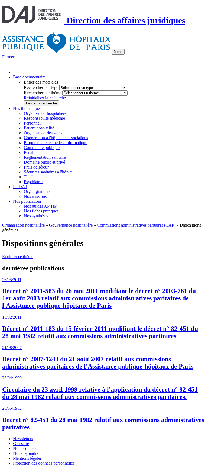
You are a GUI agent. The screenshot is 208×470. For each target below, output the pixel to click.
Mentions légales (27, 458)
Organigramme (37, 191)
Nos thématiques (27, 108)
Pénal (28, 152)
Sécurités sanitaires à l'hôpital (49, 172)
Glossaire (21, 443)
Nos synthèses (36, 216)
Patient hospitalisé (39, 128)
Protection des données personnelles (43, 463)
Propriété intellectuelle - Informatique (55, 142)
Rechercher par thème (42, 92)
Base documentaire (29, 77)
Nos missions (35, 196)
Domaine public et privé (44, 162)
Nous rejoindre (25, 453)
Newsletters (23, 438)
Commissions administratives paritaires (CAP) (136, 225)
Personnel (32, 123)
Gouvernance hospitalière (71, 225)
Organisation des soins (43, 133)
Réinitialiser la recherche (45, 98)
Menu (118, 52)
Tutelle (29, 176)
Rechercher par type (41, 87)
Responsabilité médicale (44, 118)
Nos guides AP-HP (40, 206)
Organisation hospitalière (45, 113)
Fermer (8, 57)
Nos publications (27, 201)
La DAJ (20, 186)
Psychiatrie (33, 181)
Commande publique (42, 147)
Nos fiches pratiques (41, 211)
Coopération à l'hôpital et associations (56, 137)
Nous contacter (26, 448)
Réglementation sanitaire (45, 157)
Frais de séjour (36, 167)
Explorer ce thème (17, 256)
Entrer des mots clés (41, 82)
